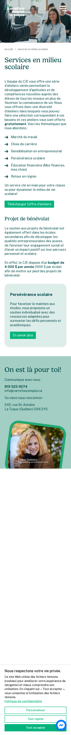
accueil (9, 49)
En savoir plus (23, 335)
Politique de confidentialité (23, 701)
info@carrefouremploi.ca (23, 391)
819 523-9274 (16, 386)
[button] (63, 9)
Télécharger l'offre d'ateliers (29, 204)
